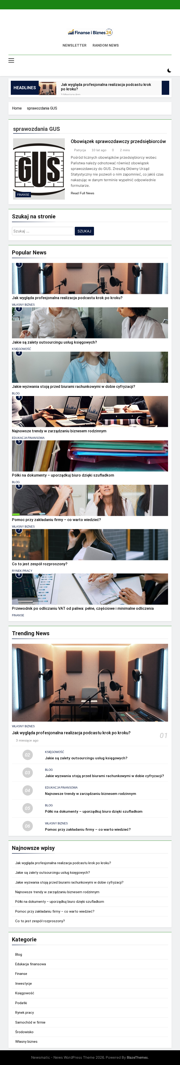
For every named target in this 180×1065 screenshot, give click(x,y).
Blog (16, 393)
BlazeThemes (137, 1057)
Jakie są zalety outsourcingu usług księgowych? (54, 342)
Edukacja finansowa (28, 438)
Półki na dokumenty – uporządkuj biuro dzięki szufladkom (63, 475)
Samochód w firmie (30, 1022)
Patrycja (80, 150)
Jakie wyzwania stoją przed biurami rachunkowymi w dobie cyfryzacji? (73, 386)
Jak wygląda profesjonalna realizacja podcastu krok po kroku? (106, 86)
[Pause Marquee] (165, 88)
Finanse (23, 194)
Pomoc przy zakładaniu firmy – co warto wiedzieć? (56, 520)
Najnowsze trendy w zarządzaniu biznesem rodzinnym (59, 431)
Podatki (21, 1003)
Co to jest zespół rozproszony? (40, 564)
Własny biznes (23, 304)
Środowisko (24, 1032)
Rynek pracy (22, 571)
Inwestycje (23, 983)
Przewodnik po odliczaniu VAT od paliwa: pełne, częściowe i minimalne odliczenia (83, 608)
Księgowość (21, 349)
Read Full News (82, 193)
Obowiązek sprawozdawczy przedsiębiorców (118, 141)
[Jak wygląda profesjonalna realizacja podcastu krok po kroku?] (47, 90)
